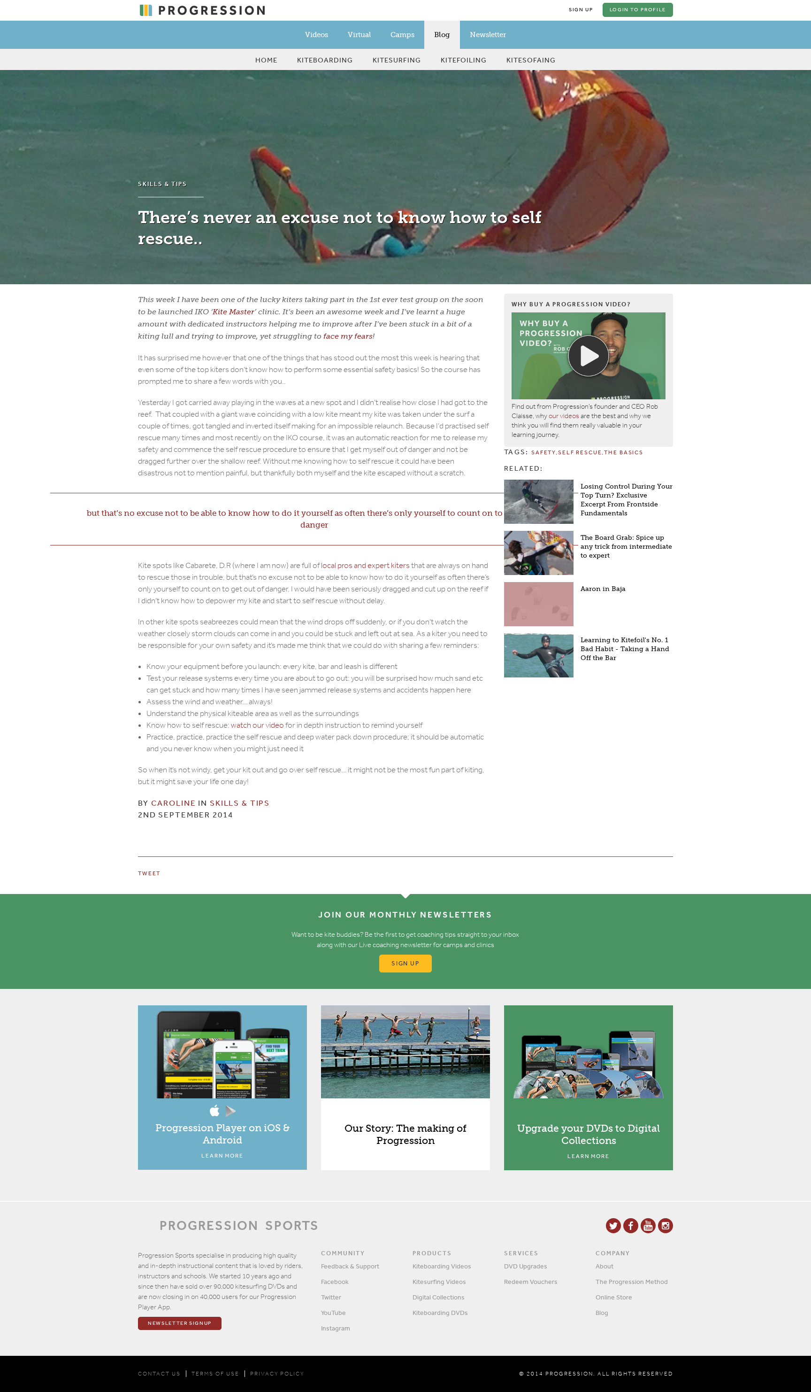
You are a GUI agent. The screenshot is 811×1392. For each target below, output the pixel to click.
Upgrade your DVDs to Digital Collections (588, 1134)
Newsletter (488, 35)
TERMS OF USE (215, 1373)
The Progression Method (632, 1281)
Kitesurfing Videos (439, 1281)
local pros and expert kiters (365, 565)
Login (638, 9)
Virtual (359, 35)
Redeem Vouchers (531, 1281)
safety (543, 452)
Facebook (335, 1281)
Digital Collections (439, 1297)
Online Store (614, 1297)
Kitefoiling (464, 59)
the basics (623, 452)
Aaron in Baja (603, 589)
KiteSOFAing (531, 59)
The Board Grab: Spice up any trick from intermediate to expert (626, 547)
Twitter (331, 1297)
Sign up (405, 963)
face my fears (348, 336)
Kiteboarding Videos (442, 1266)
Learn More (222, 1155)
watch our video (257, 725)
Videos (316, 35)
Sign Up (581, 9)
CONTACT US (159, 1373)
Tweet (149, 873)
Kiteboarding (325, 59)
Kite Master (233, 311)
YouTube (333, 1312)
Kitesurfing (397, 59)
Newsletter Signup (180, 1323)
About (604, 1266)
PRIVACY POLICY (277, 1373)
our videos (564, 416)
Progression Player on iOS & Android (222, 1134)
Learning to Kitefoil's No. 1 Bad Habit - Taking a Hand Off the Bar (625, 649)
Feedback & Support (350, 1266)
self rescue (580, 452)
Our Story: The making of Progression (405, 1134)
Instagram (335, 1328)
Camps (402, 35)
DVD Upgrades (525, 1266)
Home (266, 59)
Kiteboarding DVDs (440, 1312)
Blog (442, 35)
